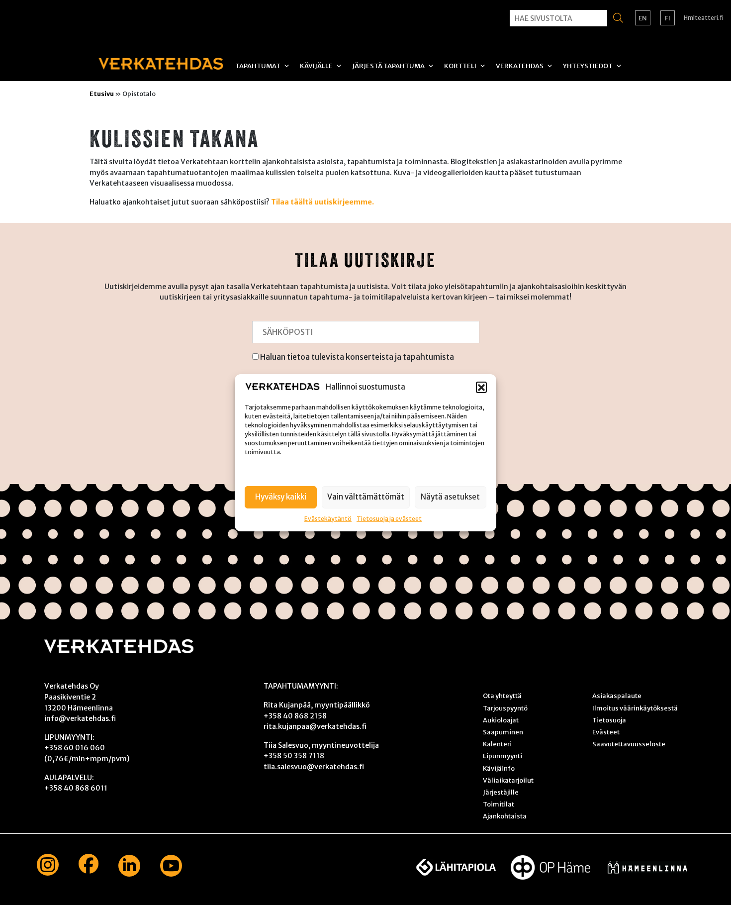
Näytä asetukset (450, 496)
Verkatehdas (520, 66)
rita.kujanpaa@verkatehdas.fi (315, 726)
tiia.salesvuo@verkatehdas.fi (314, 766)
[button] (481, 387)
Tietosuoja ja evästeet (389, 518)
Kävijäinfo (499, 768)
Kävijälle (316, 66)
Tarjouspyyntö (505, 708)
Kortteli (460, 66)
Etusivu (102, 94)
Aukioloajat (501, 720)
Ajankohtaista (505, 816)
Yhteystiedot (588, 66)
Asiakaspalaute (616, 696)
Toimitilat (498, 804)
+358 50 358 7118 (294, 755)
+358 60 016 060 (74, 747)
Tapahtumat (257, 66)
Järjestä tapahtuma (388, 66)
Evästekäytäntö (328, 518)
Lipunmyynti (502, 756)
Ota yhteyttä (502, 696)
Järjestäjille (501, 792)
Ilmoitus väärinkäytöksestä (635, 708)
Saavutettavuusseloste (628, 744)
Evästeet (606, 732)
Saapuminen (503, 732)
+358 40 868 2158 (295, 715)
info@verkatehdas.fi (80, 718)
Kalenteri (497, 744)
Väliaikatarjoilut (508, 780)
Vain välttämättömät (365, 496)
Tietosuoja (609, 720)
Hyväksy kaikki (280, 496)
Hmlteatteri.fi (704, 17)
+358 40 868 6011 (75, 788)
